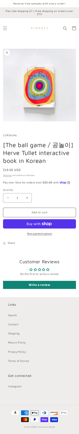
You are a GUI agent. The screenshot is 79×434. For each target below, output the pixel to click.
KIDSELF (34, 427)
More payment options (39, 233)
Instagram (14, 386)
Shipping (7, 175)
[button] (5, 28)
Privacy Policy (17, 352)
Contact (13, 324)
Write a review (39, 285)
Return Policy (17, 342)
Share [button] (11, 243)
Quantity (8, 190)
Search (12, 315)
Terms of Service (18, 361)
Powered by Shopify (46, 427)
